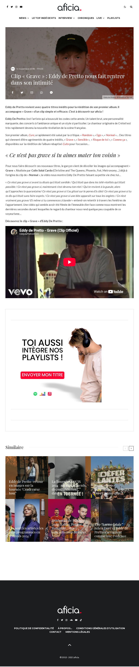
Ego (98, 135)
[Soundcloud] (71, 620)
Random (87, 135)
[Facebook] (7, 7)
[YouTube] (21, 7)
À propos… (65, 628)
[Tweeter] (22, 92)
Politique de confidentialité (34, 628)
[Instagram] (16, 7)
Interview (65, 18)
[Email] (31, 92)
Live (99, 18)
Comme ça (119, 139)
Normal (110, 135)
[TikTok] (81, 620)
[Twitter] (11, 7)
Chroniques (86, 18)
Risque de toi (100, 139)
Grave (69, 139)
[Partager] (12, 92)
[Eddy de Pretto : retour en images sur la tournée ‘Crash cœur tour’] (26, 477)
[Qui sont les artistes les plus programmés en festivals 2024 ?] (26, 520)
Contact (55, 632)
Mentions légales (78, 632)
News (22, 18)
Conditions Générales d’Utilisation (100, 628)
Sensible (83, 139)
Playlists (113, 18)
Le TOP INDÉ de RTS (44, 18)
